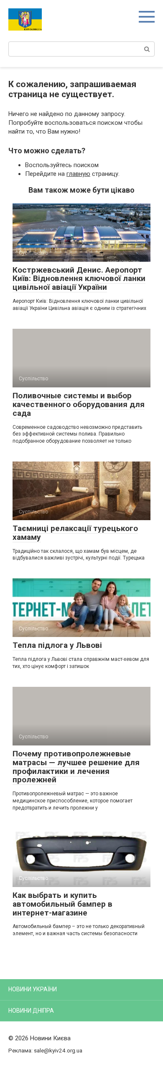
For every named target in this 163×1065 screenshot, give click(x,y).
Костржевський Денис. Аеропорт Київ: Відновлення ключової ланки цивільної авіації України (79, 278)
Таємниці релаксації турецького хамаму (75, 532)
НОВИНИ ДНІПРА (31, 1010)
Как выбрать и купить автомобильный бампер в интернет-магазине (62, 904)
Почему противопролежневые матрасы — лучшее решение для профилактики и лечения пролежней (76, 767)
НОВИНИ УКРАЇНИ (32, 989)
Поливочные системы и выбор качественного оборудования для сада (79, 404)
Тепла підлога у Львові (57, 645)
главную (78, 174)
